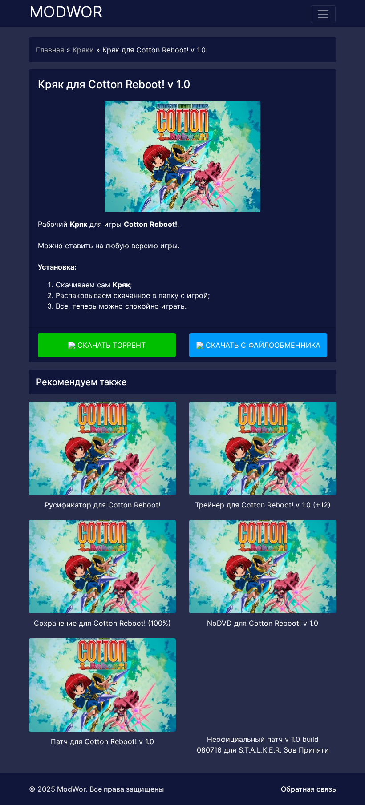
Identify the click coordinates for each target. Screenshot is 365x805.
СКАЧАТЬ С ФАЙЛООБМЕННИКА (261, 345)
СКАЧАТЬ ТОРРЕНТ (110, 345)
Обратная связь (308, 789)
